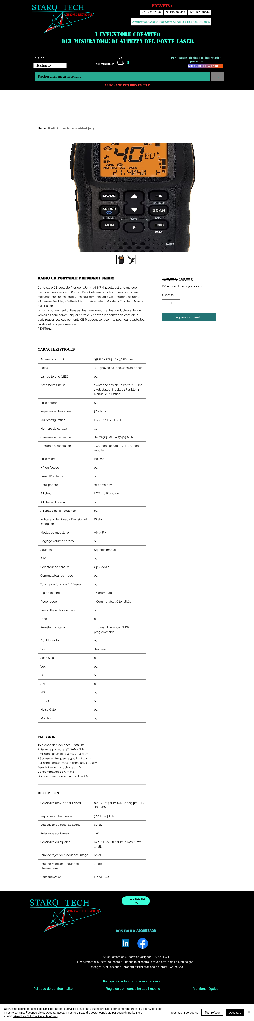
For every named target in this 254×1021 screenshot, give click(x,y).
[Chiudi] (249, 1012)
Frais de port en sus (189, 286)
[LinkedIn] (125, 943)
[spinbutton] (171, 303)
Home (42, 128)
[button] (125, 61)
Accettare (235, 1012)
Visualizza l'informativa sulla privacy (35, 1016)
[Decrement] (165, 303)
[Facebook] (143, 943)
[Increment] (177, 303)
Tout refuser (212, 1012)
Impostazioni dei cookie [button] (183, 1012)
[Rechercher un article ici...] (217, 76)
